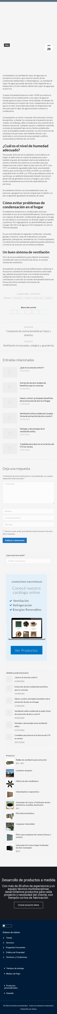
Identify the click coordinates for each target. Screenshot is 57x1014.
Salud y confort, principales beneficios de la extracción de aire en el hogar (36, 399)
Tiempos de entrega (15, 968)
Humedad (28, 298)
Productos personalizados (11, 986)
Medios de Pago (13, 974)
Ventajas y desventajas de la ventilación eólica (32, 430)
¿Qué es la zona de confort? (32, 367)
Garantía (10, 993)
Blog (7, 45)
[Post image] (10, 372)
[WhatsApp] (42, 312)
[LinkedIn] (35, 312)
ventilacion (48, 298)
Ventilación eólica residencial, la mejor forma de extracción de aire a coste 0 (36, 414)
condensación (17, 298)
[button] (28, 968)
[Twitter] (21, 312)
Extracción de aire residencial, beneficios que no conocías (33, 384)
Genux (34, 1009)
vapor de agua (38, 298)
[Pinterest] (28, 312)
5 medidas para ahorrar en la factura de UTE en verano (37, 445)
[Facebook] (14, 312)
